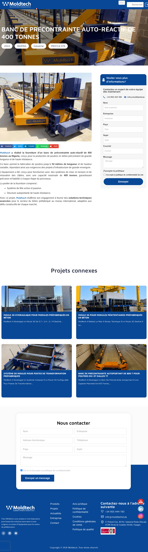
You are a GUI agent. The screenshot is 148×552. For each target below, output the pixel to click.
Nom (105, 103)
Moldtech (5, 152)
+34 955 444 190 (114, 511)
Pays (105, 124)
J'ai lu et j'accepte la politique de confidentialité (46, 470)
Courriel (107, 146)
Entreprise (108, 113)
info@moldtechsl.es (116, 516)
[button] (6, 46)
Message (107, 157)
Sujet (105, 135)
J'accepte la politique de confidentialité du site (124, 175)
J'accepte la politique (113, 171)
